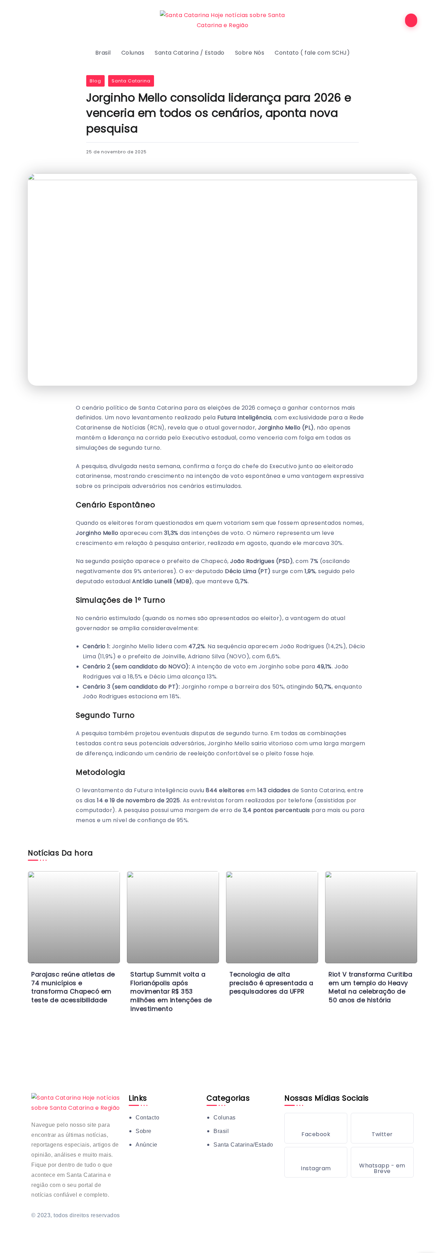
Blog (95, 81)
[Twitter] (382, 1128)
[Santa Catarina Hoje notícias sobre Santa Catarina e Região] (222, 20)
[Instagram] (316, 1162)
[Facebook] (316, 1128)
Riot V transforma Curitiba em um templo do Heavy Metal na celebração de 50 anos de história (370, 987)
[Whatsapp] (382, 1162)
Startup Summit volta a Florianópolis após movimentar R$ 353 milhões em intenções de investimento (171, 991)
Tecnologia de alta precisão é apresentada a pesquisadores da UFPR (271, 983)
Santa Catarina (131, 81)
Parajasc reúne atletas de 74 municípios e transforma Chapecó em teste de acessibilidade (73, 987)
